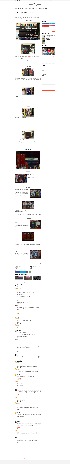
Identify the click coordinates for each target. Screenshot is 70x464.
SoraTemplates (19, 458)
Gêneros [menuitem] (26, 8)
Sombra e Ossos (28, 56)
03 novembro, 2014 (19, 375)
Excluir (20, 303)
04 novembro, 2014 (19, 397)
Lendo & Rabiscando (19, 361)
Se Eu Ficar (18, 119)
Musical (49, 70)
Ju (17, 389)
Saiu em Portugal (49, 74)
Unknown (18, 368)
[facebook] (50, 0)
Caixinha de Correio (18, 270)
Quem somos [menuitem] (19, 8)
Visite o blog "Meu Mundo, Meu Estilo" (21, 359)
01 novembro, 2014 (19, 288)
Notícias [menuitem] (39, 8)
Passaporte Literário (19, 427)
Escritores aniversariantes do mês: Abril (50, 42)
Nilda (18, 317)
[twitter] (51, 0)
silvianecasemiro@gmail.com (22, 352)
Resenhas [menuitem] (23, 8)
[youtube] (45, 26)
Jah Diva (18, 324)
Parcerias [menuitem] (42, 8)
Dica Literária (49, 65)
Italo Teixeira (19, 330)
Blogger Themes (26, 458)
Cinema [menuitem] (37, 8)
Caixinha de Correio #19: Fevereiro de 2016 (18, 281)
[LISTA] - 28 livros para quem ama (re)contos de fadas (50, 39)
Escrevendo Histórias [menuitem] (32, 8)
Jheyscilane (18, 421)
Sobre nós (51, 458)
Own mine (18, 443)
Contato (19, 0)
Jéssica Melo (18, 354)
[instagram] (52, 25)
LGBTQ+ (49, 69)
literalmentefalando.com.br (20, 378)
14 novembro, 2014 (19, 430)
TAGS (49, 75)
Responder (18, 303)
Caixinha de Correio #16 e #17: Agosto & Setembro (36, 281)
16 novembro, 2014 (19, 437)
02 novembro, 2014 (19, 339)
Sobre (17, 0)
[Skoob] (52, 26)
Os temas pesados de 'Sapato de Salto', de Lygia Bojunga (50, 36)
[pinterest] (54, 0)
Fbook (17, 352)
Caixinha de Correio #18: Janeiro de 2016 (28, 281)
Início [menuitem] (16, 8)
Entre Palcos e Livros (19, 394)
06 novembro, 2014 (21, 313)
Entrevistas (49, 66)
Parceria (49, 71)
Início (15, 0)
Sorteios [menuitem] (46, 8)
